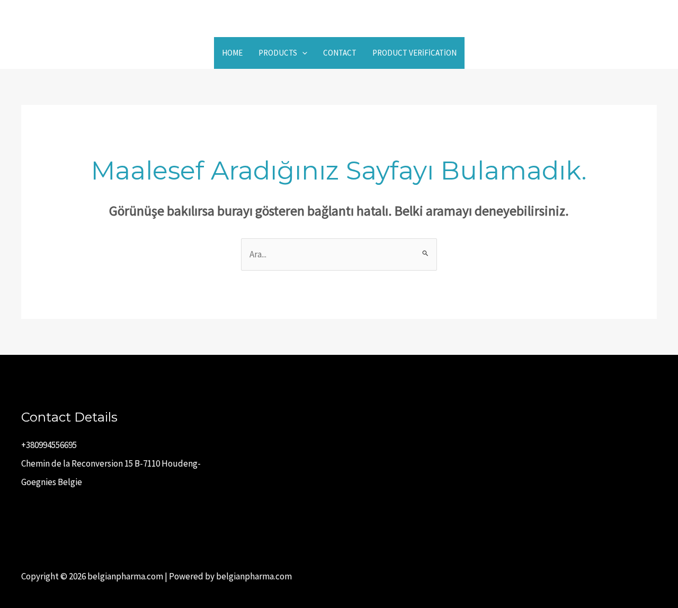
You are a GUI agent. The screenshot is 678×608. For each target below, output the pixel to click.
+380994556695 (49, 445)
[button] (302, 53)
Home (232, 53)
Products (277, 53)
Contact (339, 53)
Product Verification (414, 53)
